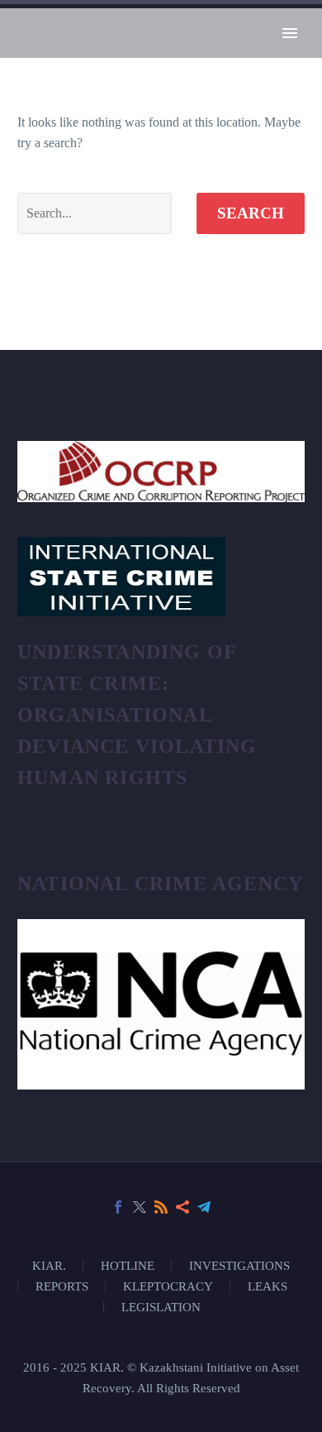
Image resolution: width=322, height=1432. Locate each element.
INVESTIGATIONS (239, 1266)
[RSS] (161, 1207)
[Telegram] (204, 1207)
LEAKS (267, 1287)
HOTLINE (127, 1266)
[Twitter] (139, 1207)
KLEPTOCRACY (168, 1287)
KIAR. (49, 1266)
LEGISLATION (161, 1307)
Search (250, 213)
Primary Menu (290, 33)
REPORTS (62, 1287)
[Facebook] (118, 1207)
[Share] (182, 1207)
